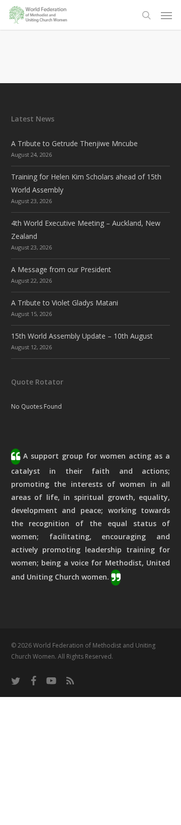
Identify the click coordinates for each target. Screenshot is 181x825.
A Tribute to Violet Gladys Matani (64, 302)
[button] (166, 15)
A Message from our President (61, 269)
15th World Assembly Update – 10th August (82, 336)
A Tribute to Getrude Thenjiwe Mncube (74, 143)
